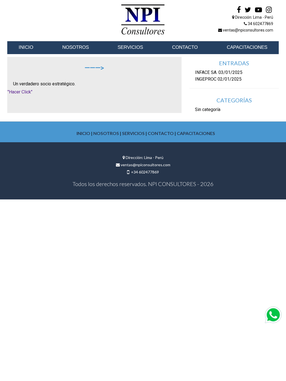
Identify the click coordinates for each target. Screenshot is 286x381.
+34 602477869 (144, 172)
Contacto (185, 47)
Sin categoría (207, 109)
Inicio (26, 47)
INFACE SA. (206, 72)
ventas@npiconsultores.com (247, 30)
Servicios (130, 47)
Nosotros (75, 47)
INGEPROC (205, 79)
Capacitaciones (247, 47)
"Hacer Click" (20, 92)
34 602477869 (260, 23)
